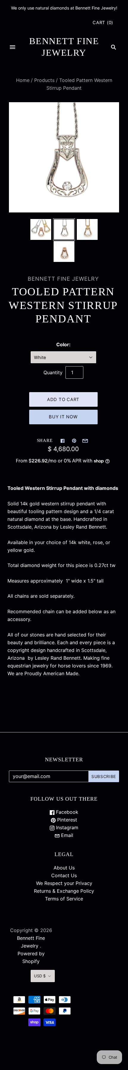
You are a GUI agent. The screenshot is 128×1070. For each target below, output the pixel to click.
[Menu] (12, 47)
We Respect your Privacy (64, 883)
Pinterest (66, 820)
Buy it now (63, 417)
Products (44, 80)
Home (22, 80)
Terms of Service (64, 899)
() (103, 22)
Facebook (66, 812)
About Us (64, 868)
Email (66, 835)
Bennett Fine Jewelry (63, 278)
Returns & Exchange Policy (64, 891)
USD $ (40, 975)
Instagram (66, 827)
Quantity (53, 372)
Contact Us (64, 875)
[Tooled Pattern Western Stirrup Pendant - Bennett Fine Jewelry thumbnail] (41, 229)
